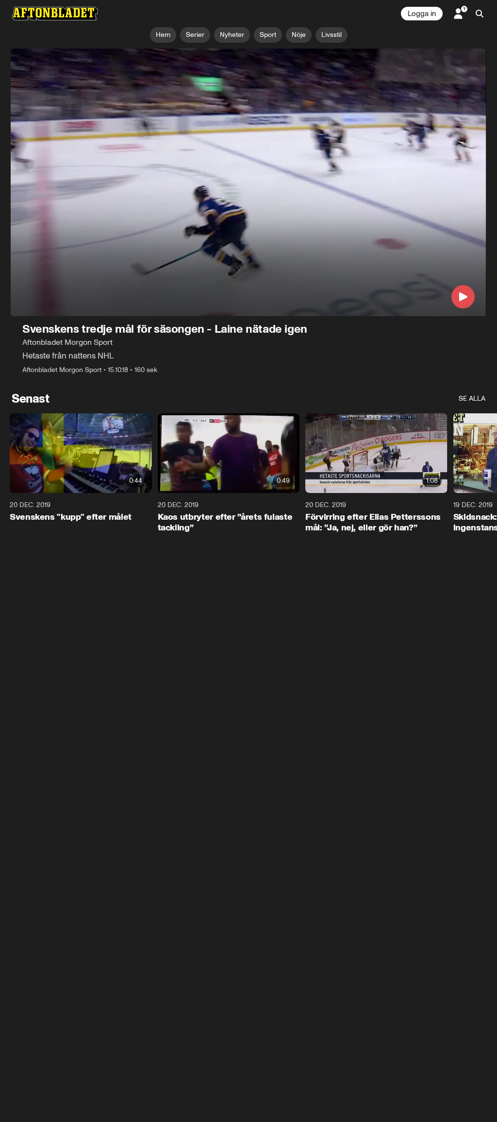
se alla (472, 398)
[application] (248, 182)
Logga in (422, 13)
